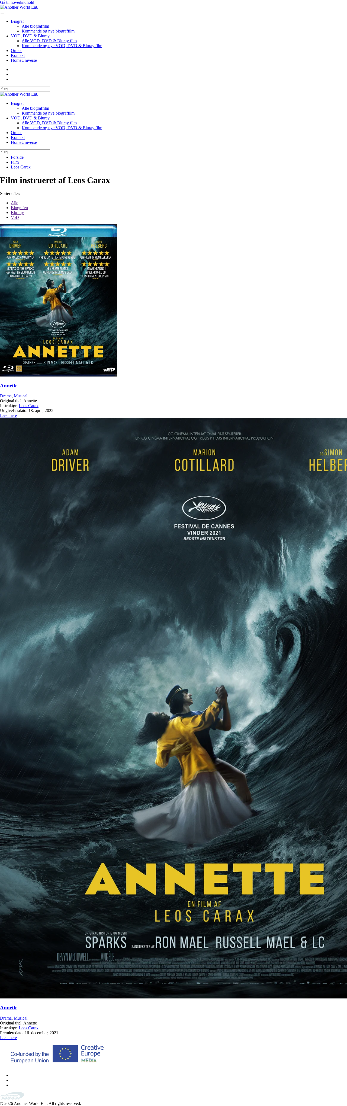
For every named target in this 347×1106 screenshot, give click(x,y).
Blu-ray (17, 212)
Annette (8, 385)
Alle (14, 202)
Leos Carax (28, 405)
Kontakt (18, 55)
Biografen (19, 207)
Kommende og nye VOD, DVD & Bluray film (62, 45)
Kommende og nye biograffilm (48, 31)
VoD (15, 217)
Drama (6, 396)
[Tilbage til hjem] (19, 7)
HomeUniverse (24, 60)
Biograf (17, 21)
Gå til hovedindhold (17, 2)
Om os (16, 50)
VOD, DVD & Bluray (30, 36)
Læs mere (8, 415)
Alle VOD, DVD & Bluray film (49, 40)
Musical (20, 396)
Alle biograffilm (35, 26)
